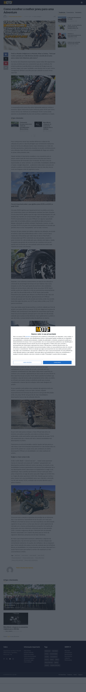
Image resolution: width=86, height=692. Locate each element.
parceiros (27, 336)
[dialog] (43, 346)
